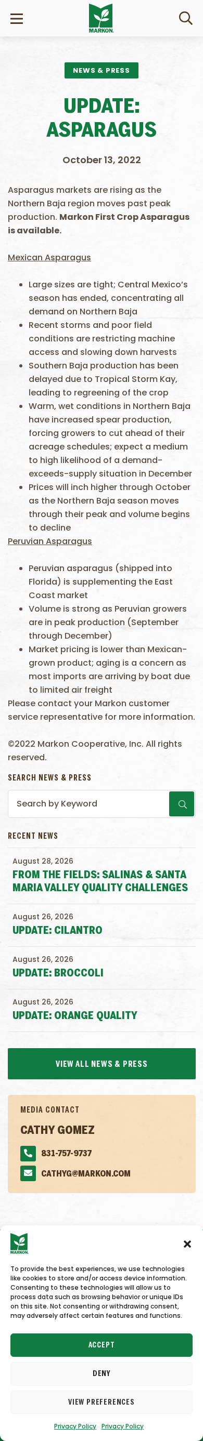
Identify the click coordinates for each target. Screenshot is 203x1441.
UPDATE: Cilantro (57, 931)
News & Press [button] (101, 70)
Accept (101, 1345)
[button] (187, 1243)
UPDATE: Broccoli (58, 974)
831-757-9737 (66, 1154)
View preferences (101, 1402)
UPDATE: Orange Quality (74, 1016)
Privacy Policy (75, 1426)
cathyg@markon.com (86, 1174)
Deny (101, 1374)
